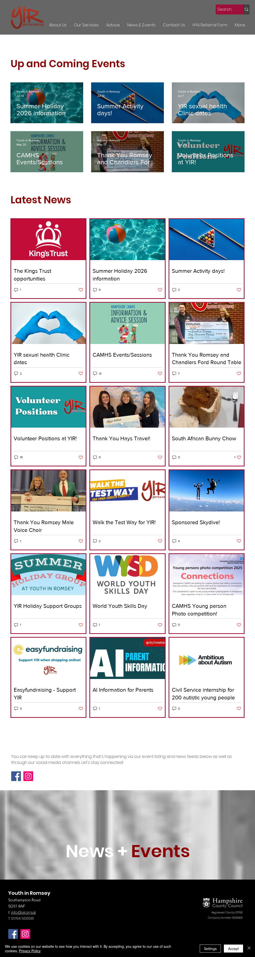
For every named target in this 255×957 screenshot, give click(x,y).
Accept (233, 948)
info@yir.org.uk (23, 912)
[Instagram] (28, 776)
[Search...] (247, 9)
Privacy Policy (30, 950)
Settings (210, 948)
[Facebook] (16, 776)
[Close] (249, 948)
